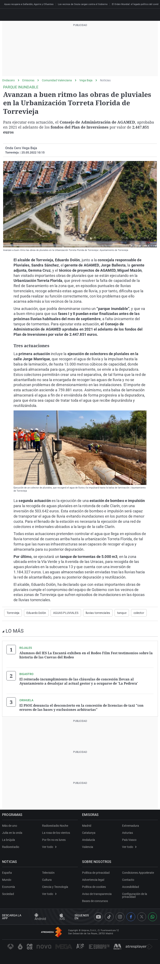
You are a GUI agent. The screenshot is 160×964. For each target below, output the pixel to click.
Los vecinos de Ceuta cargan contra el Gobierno (83, 4)
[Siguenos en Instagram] (120, 916)
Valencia (87, 847)
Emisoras (28, 80)
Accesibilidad (130, 886)
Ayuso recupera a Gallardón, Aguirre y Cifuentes (29, 4)
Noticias (105, 80)
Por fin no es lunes (54, 839)
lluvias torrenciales (98, 613)
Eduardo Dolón (36, 613)
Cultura (47, 879)
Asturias (127, 832)
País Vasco (129, 839)
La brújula (8, 839)
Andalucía (88, 839)
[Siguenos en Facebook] (130, 916)
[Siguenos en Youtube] (98, 916)
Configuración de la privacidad (134, 895)
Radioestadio (10, 847)
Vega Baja (85, 80)
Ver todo (47, 846)
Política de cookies (94, 886)
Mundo (6, 879)
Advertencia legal (93, 879)
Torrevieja (13, 613)
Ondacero (8, 80)
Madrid (86, 825)
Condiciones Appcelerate (138, 872)
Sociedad (8, 894)
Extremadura (130, 825)
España (7, 872)
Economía (8, 886)
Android (40, 919)
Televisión (48, 872)
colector (139, 613)
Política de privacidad (96, 872)
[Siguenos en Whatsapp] (152, 916)
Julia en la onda (12, 832)
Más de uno (9, 825)
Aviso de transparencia (97, 894)
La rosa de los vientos (56, 832)
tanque (121, 613)
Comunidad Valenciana (57, 80)
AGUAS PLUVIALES (66, 613)
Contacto (128, 879)
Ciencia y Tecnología (55, 886)
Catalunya (88, 832)
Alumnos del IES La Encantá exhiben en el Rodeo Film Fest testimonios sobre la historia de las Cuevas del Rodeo (86, 655)
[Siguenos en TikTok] (109, 916)
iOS (62, 919)
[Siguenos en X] (141, 916)
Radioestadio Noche (55, 825)
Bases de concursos (95, 901)
